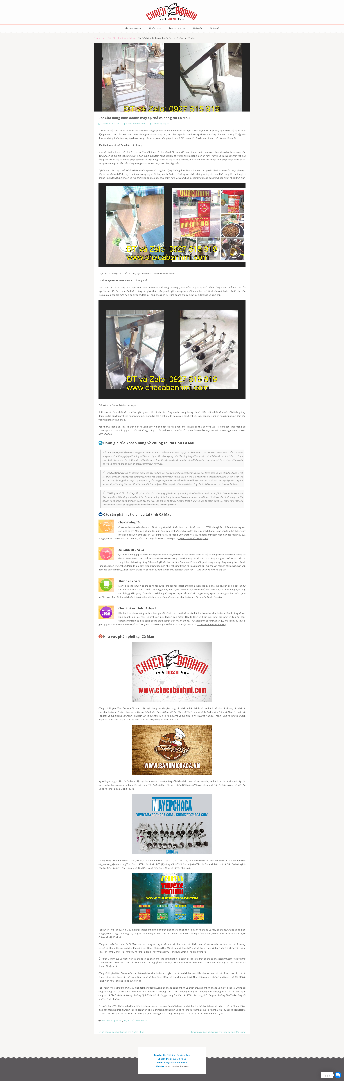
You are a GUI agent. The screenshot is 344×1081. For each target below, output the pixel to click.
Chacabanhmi (134, 28)
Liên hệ (215, 28)
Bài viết (198, 28)
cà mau (104, 1020)
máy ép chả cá (115, 1020)
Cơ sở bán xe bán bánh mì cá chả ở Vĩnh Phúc (121, 1031)
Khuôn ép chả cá (161, 123)
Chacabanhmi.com (135, 123)
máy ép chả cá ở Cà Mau (135, 1020)
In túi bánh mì (178, 28)
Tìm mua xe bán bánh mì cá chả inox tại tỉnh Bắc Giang (218, 1031)
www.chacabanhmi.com (177, 1066)
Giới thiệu (156, 28)
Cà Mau (106, 170)
